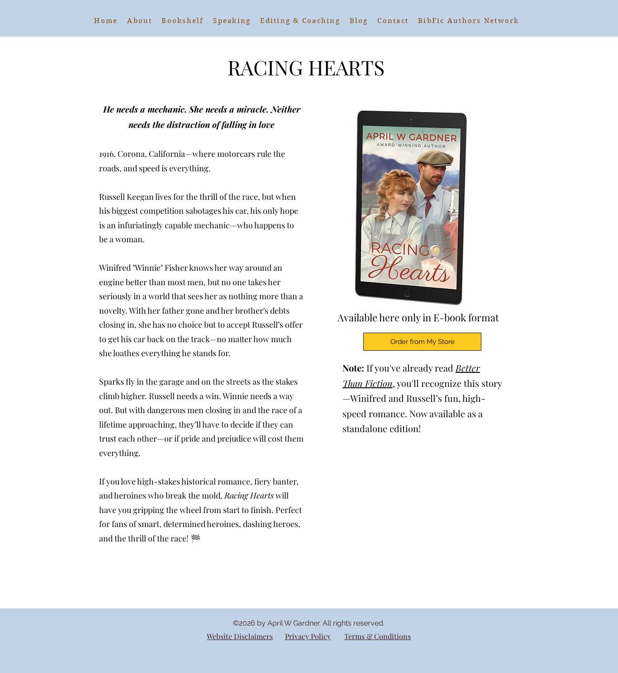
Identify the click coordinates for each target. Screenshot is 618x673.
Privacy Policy (308, 636)
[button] (183, 20)
